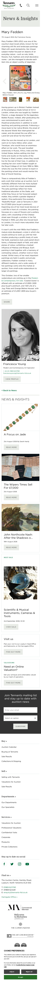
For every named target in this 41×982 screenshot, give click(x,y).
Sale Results (7, 757)
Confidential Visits (9, 833)
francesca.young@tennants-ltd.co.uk (17, 373)
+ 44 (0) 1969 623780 (11, 371)
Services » (7, 817)
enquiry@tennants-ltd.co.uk (15, 892)
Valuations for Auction (11, 782)
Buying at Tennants (10, 752)
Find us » (6, 875)
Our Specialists (8, 807)
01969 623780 (9, 887)
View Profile (12, 379)
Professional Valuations (11, 828)
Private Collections (9, 847)
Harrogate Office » (9, 897)
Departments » (9, 796)
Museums (6, 842)
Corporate (6, 837)
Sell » (4, 771)
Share (7, 302)
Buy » (4, 741)
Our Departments (9, 802)
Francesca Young (14, 364)
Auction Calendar (9, 747)
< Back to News (9, 390)
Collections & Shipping (11, 761)
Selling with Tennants (11, 777)
